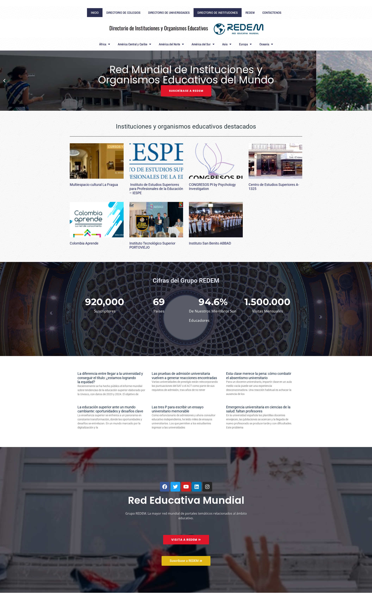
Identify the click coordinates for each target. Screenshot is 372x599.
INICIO (95, 12)
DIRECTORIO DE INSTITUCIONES (217, 12)
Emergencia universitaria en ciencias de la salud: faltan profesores (258, 409)
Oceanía (264, 44)
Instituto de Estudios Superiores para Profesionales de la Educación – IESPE (156, 189)
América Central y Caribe (132, 44)
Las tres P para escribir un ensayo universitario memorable (177, 409)
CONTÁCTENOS (271, 12)
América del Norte (169, 44)
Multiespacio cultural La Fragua (94, 185)
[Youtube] (186, 487)
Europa (243, 44)
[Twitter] (175, 487)
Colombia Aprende (84, 243)
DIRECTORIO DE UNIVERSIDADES (169, 12)
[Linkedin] (197, 487)
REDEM (250, 12)
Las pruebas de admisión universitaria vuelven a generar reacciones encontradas (184, 376)
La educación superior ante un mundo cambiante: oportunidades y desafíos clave (110, 409)
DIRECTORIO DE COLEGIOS (123, 12)
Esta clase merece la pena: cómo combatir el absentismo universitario (258, 376)
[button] (4, 80)
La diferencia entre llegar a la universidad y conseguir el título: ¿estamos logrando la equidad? (110, 378)
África (102, 44)
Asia (224, 44)
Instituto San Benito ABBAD (210, 243)
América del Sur (201, 44)
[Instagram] (207, 487)
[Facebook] (165, 487)
